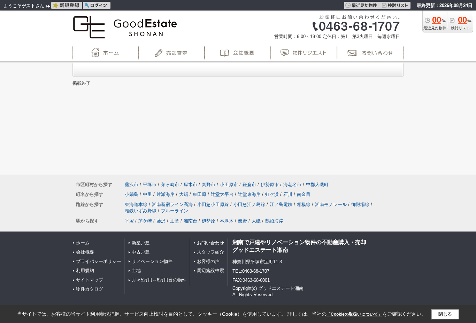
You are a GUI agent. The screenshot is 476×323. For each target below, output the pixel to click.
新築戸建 (141, 242)
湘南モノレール (331, 204)
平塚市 (149, 184)
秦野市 (208, 184)
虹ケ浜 (272, 194)
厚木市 (190, 184)
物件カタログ (89, 289)
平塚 (129, 220)
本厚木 (226, 220)
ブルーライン (174, 210)
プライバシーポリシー (98, 261)
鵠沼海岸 (274, 220)
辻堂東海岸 (249, 194)
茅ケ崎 (145, 220)
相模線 (303, 204)
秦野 (242, 220)
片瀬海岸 (165, 194)
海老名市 (292, 184)
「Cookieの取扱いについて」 (354, 314)
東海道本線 (136, 204)
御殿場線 (360, 204)
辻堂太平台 (222, 194)
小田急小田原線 (213, 204)
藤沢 (161, 220)
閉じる (445, 314)
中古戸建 (141, 252)
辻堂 (174, 220)
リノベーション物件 (152, 261)
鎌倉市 (249, 184)
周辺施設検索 (210, 270)
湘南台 (190, 220)
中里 (147, 194)
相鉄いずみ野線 (140, 210)
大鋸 (183, 194)
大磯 (256, 220)
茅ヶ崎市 (170, 184)
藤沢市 (131, 184)
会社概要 (85, 252)
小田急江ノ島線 (249, 204)
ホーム (83, 242)
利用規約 (85, 270)
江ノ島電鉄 (281, 204)
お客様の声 (208, 261)
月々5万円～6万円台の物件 (159, 279)
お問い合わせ (210, 242)
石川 (287, 194)
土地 (136, 270)
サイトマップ (89, 279)
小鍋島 (131, 194)
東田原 (199, 194)
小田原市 (229, 184)
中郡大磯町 (317, 184)
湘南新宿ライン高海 (172, 204)
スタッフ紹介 (210, 252)
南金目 (303, 194)
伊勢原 (208, 220)
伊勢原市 (270, 184)
